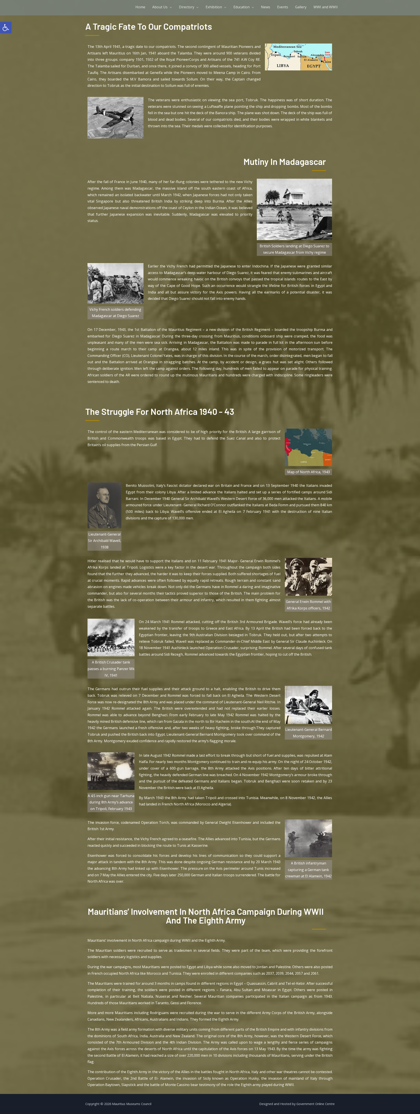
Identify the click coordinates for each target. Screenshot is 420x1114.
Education (241, 7)
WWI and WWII (325, 7)
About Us (160, 7)
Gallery (300, 7)
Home (140, 7)
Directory (186, 7)
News (265, 7)
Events (282, 7)
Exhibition (214, 7)
